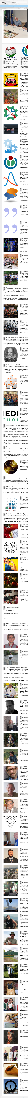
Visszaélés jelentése (23, 1097)
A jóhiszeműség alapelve (12, 607)
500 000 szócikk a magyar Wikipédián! (11, 62)
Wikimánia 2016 (10, 486)
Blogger (18, 1097)
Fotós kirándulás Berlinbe (12, 447)
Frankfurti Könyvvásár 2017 (13, 365)
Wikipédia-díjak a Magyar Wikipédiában (16, 624)
